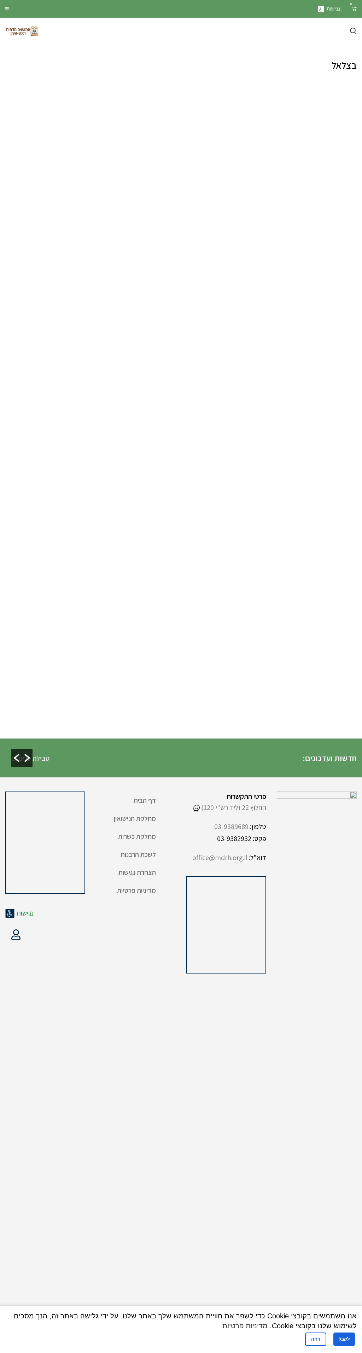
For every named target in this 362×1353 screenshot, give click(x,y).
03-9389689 (231, 826)
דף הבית (145, 800)
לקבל (344, 1339)
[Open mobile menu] (7, 9)
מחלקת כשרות (137, 836)
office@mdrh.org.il (219, 857)
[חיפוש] (353, 31)
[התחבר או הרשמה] (16, 935)
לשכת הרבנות (138, 854)
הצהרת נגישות (137, 872)
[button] (16, 758)
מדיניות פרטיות (136, 890)
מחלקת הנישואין (135, 818)
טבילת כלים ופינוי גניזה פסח (108, 758)
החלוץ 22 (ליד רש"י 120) (233, 807)
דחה (315, 1339)
